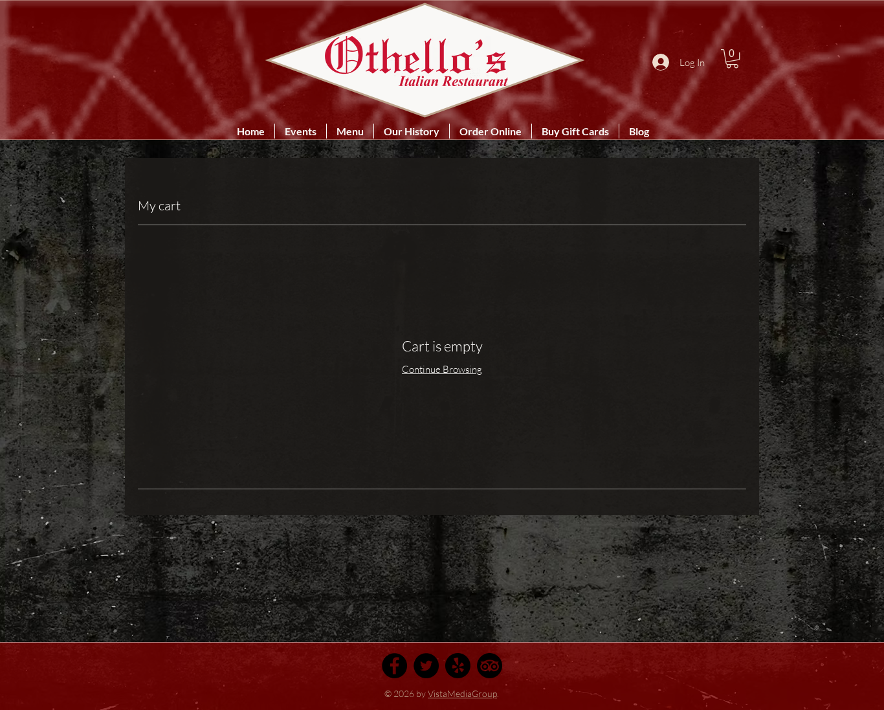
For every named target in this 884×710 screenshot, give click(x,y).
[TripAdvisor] (489, 665)
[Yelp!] (457, 665)
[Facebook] (394, 665)
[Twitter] (426, 665)
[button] (732, 58)
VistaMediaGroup (462, 693)
